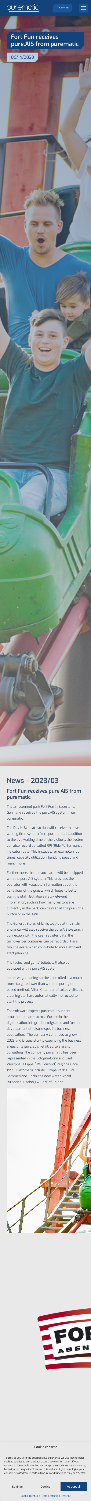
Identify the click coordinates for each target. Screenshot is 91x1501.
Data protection (51, 1496)
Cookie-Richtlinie (30, 1496)
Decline (45, 1486)
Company (80, 40)
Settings (17, 1486)
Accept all (73, 1486)
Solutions (80, 20)
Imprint (66, 1496)
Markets (81, 30)
